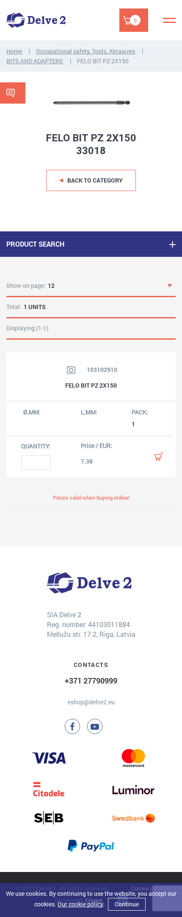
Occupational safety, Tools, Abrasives (85, 51)
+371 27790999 (91, 680)
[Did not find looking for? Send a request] (12, 93)
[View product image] (71, 369)
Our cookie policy (80, 904)
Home (14, 51)
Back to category (95, 180)
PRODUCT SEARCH (35, 243)
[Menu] (169, 20)
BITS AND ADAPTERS (34, 61)
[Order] (159, 456)
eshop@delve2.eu (91, 702)
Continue (127, 904)
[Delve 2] (36, 20)
